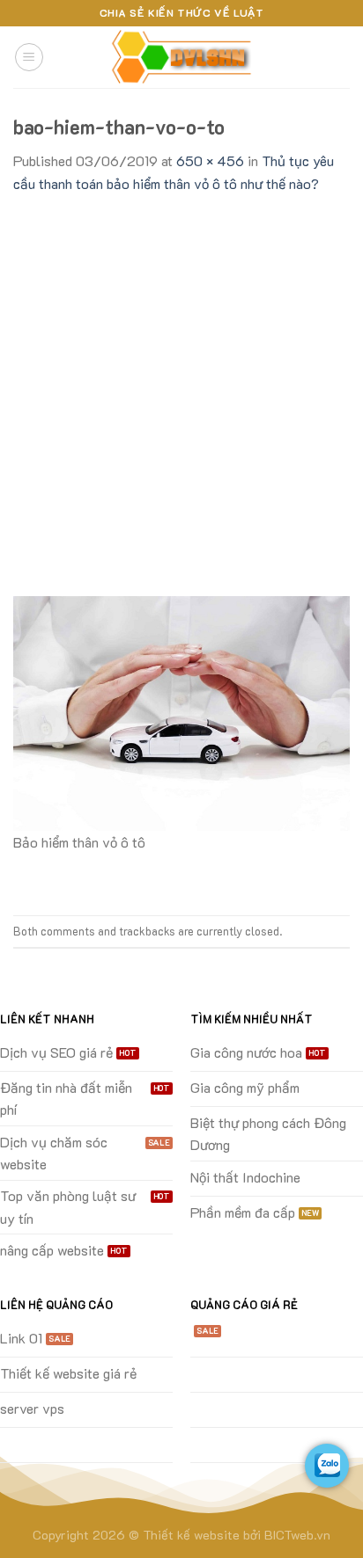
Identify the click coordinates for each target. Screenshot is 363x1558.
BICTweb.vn (297, 1534)
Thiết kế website (191, 1534)
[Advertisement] (181, 385)
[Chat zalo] (327, 1466)
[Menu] (29, 57)
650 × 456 (210, 160)
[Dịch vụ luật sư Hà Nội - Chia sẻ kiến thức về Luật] (181, 57)
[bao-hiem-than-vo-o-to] (181, 712)
